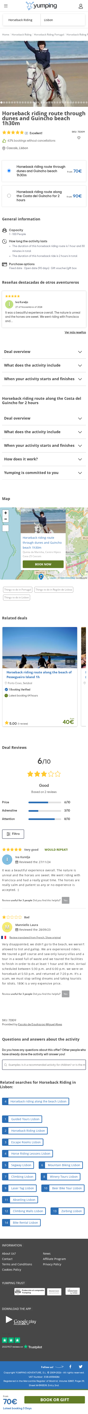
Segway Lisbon (21, 1165)
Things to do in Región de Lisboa (54, 589)
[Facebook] (70, 1368)
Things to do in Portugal (17, 589)
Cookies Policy (11, 1270)
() (33, 133)
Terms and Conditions (17, 1264)
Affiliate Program (54, 1259)
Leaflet (53, 577)
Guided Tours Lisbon (25, 1119)
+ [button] (5, 512)
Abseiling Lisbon (24, 1200)
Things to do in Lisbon (16, 597)
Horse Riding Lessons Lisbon (30, 1153)
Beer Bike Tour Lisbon (67, 1188)
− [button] (5, 519)
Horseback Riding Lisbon (28, 1131)
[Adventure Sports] (41, 6)
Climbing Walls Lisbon (28, 1211)
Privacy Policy (52, 1264)
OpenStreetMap (67, 577)
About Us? (9, 1253)
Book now (43, 564)
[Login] (81, 6)
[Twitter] (80, 1368)
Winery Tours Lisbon (64, 1177)
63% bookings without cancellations (31, 140)
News (47, 1253)
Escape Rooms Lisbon (26, 1142)
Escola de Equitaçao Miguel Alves (40, 1024)
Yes (66, 900)
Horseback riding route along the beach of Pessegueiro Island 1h (39, 674)
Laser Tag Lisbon (22, 1188)
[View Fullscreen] (5, 528)
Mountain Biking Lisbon (64, 1165)
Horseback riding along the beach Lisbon (38, 1101)
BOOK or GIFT (54, 1399)
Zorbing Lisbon (71, 1211)
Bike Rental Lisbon (25, 1223)
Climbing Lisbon (22, 1177)
